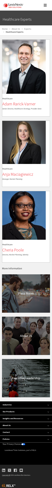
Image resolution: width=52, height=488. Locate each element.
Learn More (26, 293)
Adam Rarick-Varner (19, 104)
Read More (9, 114)
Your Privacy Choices (12, 444)
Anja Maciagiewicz (17, 174)
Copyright (6, 475)
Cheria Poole (13, 250)
